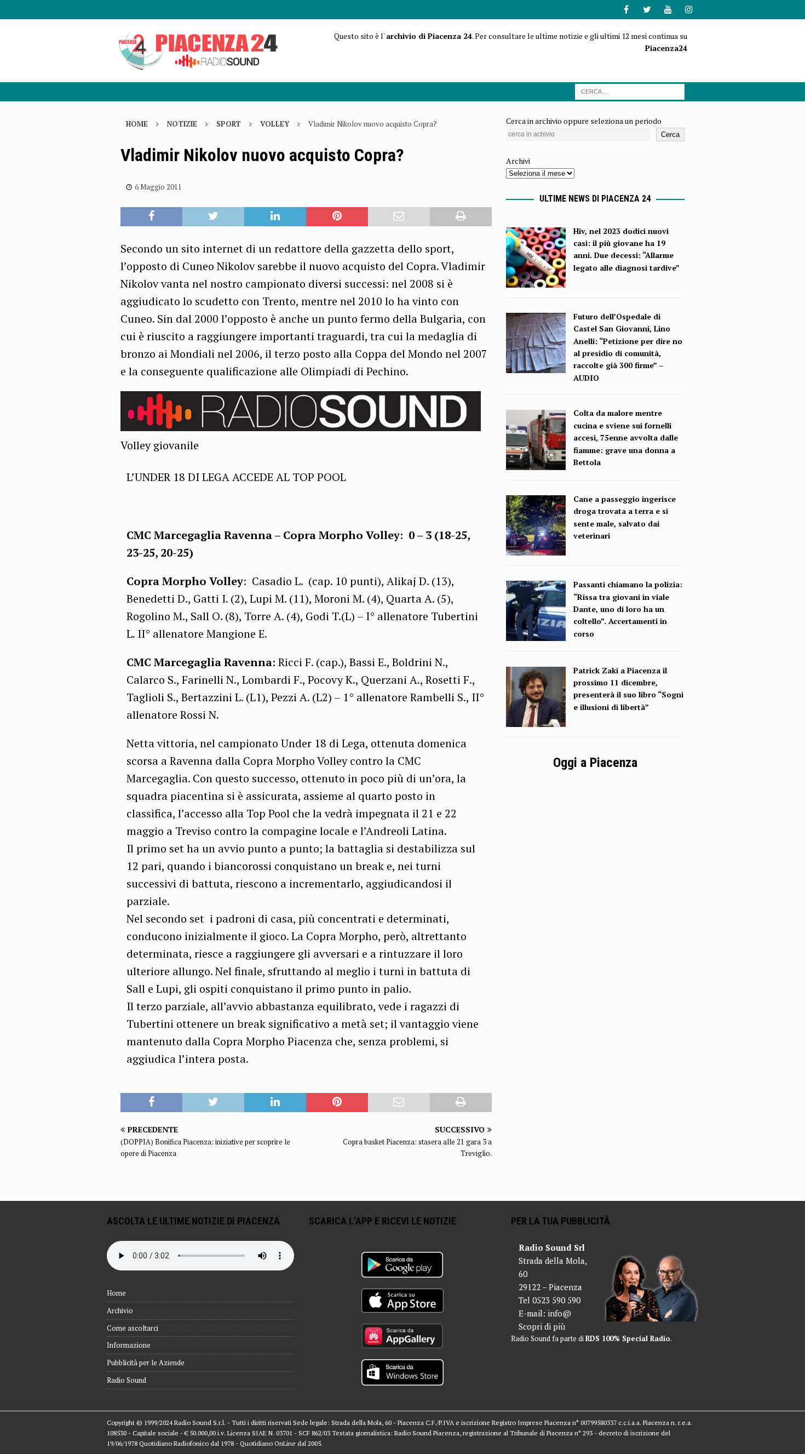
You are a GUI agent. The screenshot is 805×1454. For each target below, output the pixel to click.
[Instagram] (688, 9)
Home (116, 1293)
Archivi (518, 161)
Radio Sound (126, 1380)
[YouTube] (667, 9)
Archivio (120, 1310)
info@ (559, 1313)
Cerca (670, 134)
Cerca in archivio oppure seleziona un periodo (584, 121)
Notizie (182, 124)
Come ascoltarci (132, 1328)
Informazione (129, 1345)
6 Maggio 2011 (158, 187)
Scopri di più (542, 1326)
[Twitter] (647, 9)
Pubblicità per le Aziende (146, 1362)
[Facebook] (626, 9)
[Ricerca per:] (630, 90)
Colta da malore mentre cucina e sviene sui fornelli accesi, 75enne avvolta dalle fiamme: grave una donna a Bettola (625, 437)
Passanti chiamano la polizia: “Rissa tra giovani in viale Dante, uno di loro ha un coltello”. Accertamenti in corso (627, 609)
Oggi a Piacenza (595, 762)
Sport (228, 124)
